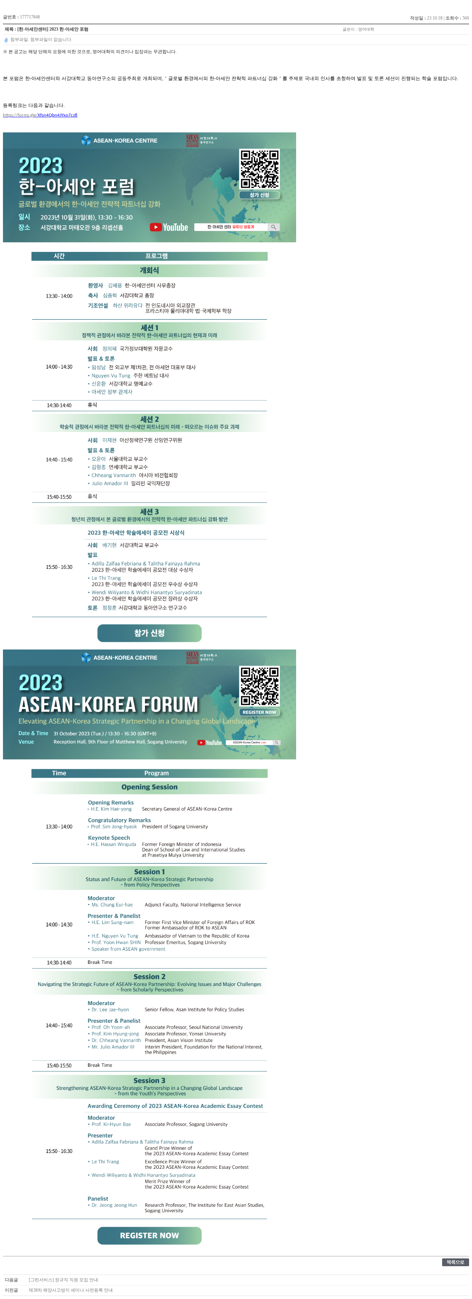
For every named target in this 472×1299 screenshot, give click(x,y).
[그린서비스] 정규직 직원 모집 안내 (63, 1279)
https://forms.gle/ (40, 115)
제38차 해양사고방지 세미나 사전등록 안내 (71, 1290)
